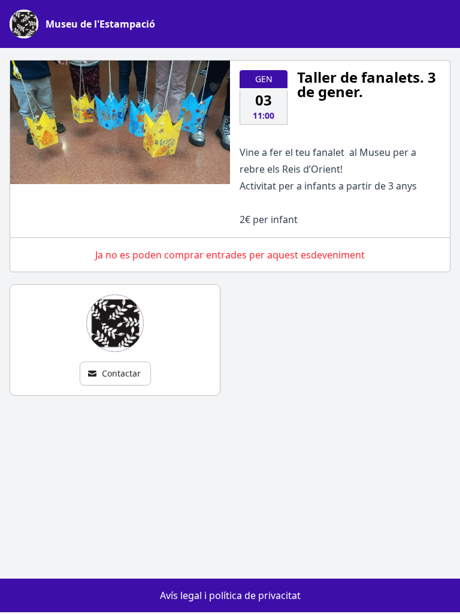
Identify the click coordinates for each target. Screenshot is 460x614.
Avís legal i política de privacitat (230, 595)
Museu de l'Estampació (100, 24)
